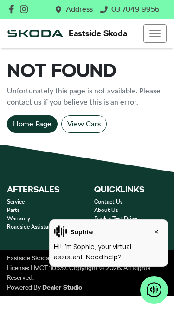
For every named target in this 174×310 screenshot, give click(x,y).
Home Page (32, 123)
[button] (155, 33)
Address (79, 9)
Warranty (18, 218)
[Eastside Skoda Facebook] (13, 9)
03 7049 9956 (135, 9)
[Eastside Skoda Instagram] (25, 9)
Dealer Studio (62, 287)
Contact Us (108, 201)
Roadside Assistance (32, 227)
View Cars (84, 123)
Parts (13, 210)
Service (16, 201)
